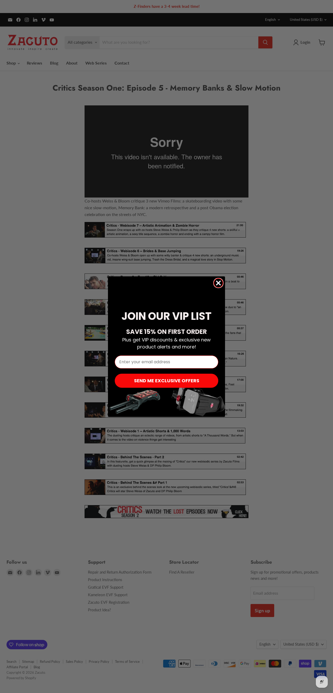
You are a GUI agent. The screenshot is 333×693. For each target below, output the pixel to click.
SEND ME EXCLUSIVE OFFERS (166, 380)
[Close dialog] (218, 283)
